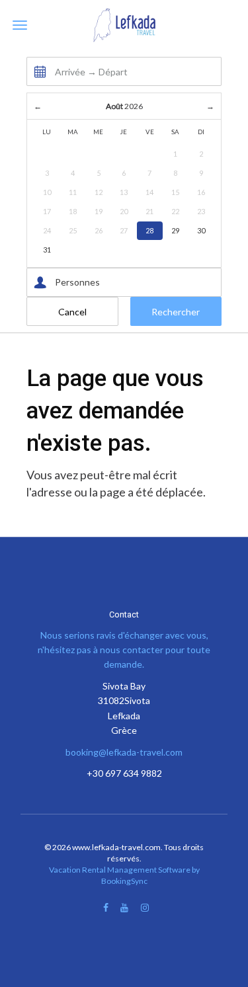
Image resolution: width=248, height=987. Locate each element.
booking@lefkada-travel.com (124, 752)
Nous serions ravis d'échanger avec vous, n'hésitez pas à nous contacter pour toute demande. (124, 649)
